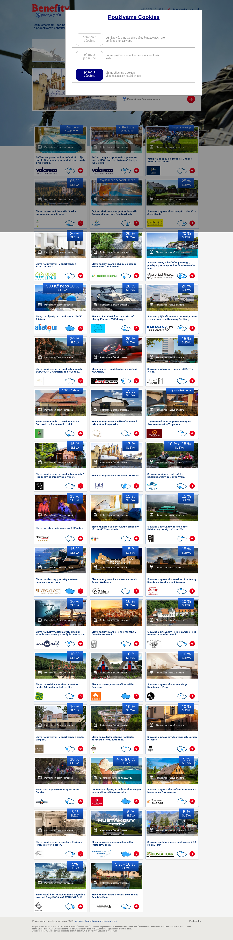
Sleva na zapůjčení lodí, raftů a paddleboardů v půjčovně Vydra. (166, 475)
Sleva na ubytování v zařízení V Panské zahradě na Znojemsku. (114, 423)
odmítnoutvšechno (89, 38)
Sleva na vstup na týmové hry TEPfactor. (59, 528)
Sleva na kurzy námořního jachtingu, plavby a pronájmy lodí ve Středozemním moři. (171, 265)
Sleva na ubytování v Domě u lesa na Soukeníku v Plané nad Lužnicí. (57, 423)
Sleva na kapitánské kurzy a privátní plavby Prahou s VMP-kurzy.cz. (113, 317)
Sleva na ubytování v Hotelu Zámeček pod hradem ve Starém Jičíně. (171, 633)
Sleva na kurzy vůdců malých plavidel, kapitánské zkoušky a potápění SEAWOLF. (60, 633)
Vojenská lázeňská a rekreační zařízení (96, 921)
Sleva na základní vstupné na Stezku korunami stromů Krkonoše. (113, 738)
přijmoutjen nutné (89, 56)
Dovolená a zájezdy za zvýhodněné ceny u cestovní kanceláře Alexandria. (116, 791)
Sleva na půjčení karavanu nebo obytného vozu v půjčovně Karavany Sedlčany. (172, 317)
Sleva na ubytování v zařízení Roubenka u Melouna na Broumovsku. (171, 791)
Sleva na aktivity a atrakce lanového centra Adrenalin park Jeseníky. (57, 685)
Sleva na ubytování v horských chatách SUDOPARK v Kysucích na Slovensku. (59, 370)
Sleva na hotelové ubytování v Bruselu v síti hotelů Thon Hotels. (115, 528)
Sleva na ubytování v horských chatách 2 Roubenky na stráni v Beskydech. (60, 475)
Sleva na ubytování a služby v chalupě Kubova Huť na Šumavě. (114, 265)
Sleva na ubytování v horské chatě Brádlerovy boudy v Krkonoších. (167, 528)
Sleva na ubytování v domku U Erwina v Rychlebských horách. (59, 843)
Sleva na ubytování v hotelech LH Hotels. (116, 475)
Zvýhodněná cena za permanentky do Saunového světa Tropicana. (169, 423)
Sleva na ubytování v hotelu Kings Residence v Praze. (167, 685)
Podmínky (195, 921)
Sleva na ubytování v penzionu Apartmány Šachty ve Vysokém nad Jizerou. (171, 580)
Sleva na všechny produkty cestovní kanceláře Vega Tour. (57, 580)
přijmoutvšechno (89, 73)
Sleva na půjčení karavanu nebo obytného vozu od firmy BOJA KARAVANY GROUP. (60, 896)
